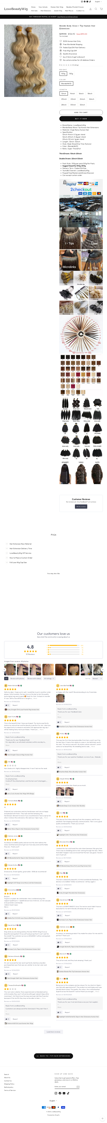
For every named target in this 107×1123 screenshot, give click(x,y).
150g (71, 74)
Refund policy (8, 1087)
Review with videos (34, 678)
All (6, 678)
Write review (81, 506)
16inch (81, 93)
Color (62, 79)
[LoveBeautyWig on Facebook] (60, 1093)
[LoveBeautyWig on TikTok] (68, 1093)
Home (33, 7)
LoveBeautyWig (16, 9)
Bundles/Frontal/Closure (75, 7)
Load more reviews (53, 1032)
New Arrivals (43, 7)
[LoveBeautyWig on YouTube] (64, 1093)
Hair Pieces (69, 11)
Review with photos (17, 678)
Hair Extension (46, 11)
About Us (7, 1077)
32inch (82, 105)
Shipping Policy (9, 1084)
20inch (64, 99)
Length (63, 89)
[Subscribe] (78, 1086)
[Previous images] (4, 670)
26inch (91, 99)
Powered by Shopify (53, 1115)
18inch (90, 93)
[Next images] (103, 670)
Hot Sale (34, 11)
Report (15, 705)
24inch (82, 99)
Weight (63, 69)
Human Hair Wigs (57, 7)
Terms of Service (9, 1090)
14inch (72, 93)
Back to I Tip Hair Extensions (55, 1056)
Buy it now (81, 119)
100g (63, 74)
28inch (63, 105)
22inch (73, 99)
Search (6, 1074)
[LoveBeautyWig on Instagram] (56, 1093)
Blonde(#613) (66, 83)
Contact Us (80, 11)
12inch (63, 93)
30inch (73, 105)
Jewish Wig (58, 11)
